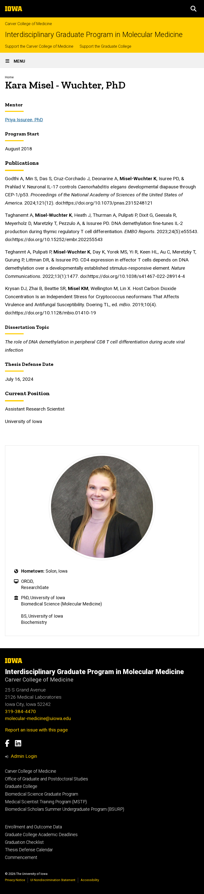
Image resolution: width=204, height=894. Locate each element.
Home (9, 77)
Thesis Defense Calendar (29, 849)
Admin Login (24, 756)
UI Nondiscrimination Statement (52, 880)
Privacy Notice (15, 880)
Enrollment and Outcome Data (33, 826)
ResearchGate (35, 587)
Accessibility (90, 880)
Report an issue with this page (36, 730)
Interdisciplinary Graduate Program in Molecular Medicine (94, 34)
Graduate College (21, 786)
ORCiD (27, 581)
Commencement (21, 857)
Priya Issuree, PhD (24, 120)
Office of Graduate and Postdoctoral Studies (46, 778)
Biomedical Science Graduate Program (41, 794)
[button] (193, 8)
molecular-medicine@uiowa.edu (38, 718)
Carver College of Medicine (28, 23)
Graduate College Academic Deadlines (41, 834)
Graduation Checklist (24, 842)
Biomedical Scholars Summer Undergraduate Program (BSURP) (64, 809)
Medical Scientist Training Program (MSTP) (46, 801)
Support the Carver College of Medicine (39, 46)
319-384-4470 (20, 711)
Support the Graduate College (105, 46)
